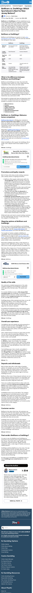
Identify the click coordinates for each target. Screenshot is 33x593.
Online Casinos (5, 544)
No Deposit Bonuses (6, 561)
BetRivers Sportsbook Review (11, 268)
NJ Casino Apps (5, 569)
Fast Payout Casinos (6, 565)
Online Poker (4, 548)
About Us (3, 591)
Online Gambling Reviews (7, 576)
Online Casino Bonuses (7, 559)
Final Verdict (28, 6)
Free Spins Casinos (6, 563)
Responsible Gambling (7, 578)
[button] (30, 2)
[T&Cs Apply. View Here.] (28, 156)
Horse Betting (4, 552)
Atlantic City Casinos (6, 584)
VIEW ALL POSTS (15, 501)
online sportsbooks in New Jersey (14, 37)
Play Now (23, 166)
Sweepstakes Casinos (6, 550)
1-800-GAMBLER (25, 531)
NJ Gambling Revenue (7, 582)
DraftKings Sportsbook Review (11, 157)
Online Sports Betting (6, 546)
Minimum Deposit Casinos (8, 567)
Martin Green (14, 16)
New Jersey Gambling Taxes (8, 580)
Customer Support (18, 6)
